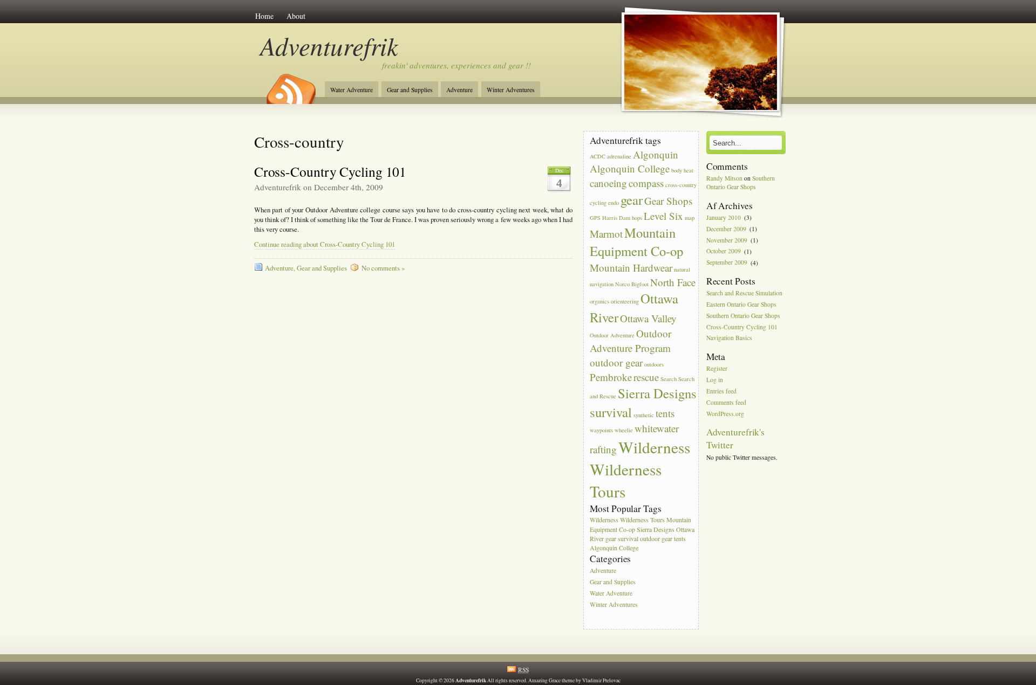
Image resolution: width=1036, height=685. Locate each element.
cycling (598, 202)
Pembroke (611, 377)
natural (682, 269)
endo (613, 202)
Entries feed (721, 391)
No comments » (383, 268)
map (689, 218)
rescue (646, 377)
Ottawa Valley (648, 318)
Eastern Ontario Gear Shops (741, 304)
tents (665, 413)
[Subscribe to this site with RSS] (290, 85)
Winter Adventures (511, 90)
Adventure (459, 90)
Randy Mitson (724, 178)
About (296, 16)
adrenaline (619, 156)
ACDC (597, 156)
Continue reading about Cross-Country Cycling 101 (324, 244)
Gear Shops (668, 200)
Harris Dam (616, 218)
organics (599, 301)
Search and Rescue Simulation (744, 293)
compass (646, 183)
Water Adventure (351, 90)
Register (716, 369)
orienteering (625, 301)
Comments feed (726, 402)
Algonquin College (630, 168)
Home (264, 16)
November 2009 (726, 240)
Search (668, 379)
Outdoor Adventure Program (630, 341)
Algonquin (655, 154)
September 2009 (726, 263)
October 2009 (723, 251)
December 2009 (726, 229)
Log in (714, 380)
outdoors (654, 364)
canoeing (608, 183)
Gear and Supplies (410, 90)
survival (611, 412)
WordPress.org (725, 414)
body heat (682, 170)
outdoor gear (616, 362)
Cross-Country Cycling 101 (330, 171)
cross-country (681, 185)
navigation (602, 284)
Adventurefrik (329, 46)
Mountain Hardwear (631, 267)
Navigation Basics (729, 338)
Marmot (606, 233)
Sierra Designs (657, 393)
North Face (673, 282)
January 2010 (723, 217)
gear (632, 200)
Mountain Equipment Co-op (636, 242)
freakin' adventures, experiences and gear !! (456, 65)
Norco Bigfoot (632, 284)
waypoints (601, 430)
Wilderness (654, 447)
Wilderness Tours (642, 519)
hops (637, 218)
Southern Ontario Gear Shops (740, 182)
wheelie (624, 430)
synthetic (643, 415)
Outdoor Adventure (612, 335)
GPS (595, 218)
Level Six (663, 216)
